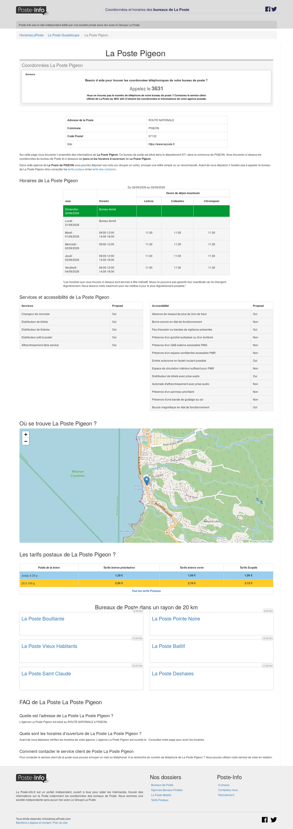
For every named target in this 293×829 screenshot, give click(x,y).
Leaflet (254, 541)
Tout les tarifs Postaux (146, 591)
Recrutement (226, 795)
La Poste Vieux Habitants (49, 645)
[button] (146, 481)
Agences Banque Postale (167, 790)
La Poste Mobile (161, 795)
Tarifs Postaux (159, 800)
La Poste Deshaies (173, 673)
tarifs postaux (76, 169)
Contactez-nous (228, 790)
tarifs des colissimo (104, 169)
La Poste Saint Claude (46, 673)
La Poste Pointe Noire (176, 618)
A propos (223, 785)
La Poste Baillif (168, 645)
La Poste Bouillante (43, 618)
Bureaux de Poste (162, 785)
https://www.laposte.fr (162, 144)
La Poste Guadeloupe (63, 35)
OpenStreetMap (266, 541)
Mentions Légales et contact (33, 822)
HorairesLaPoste (31, 35)
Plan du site (60, 822)
